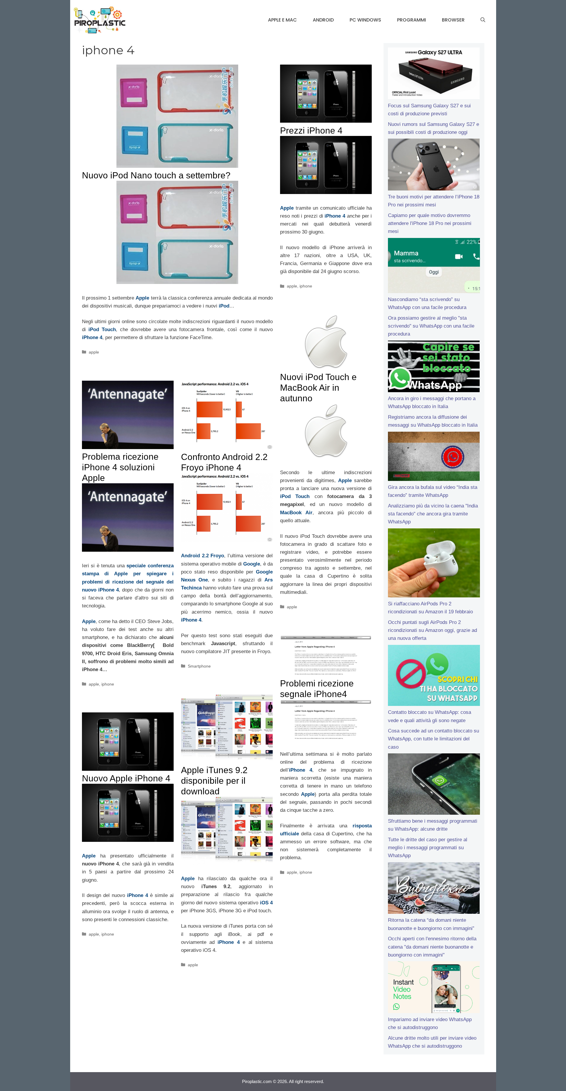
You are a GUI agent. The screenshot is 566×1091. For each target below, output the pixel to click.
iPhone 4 (92, 337)
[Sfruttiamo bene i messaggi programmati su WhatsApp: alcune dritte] (434, 785)
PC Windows (365, 20)
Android (323, 20)
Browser (453, 20)
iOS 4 (266, 903)
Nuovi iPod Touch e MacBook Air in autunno (318, 387)
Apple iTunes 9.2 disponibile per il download (214, 780)
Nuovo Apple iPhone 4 (126, 778)
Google (251, 564)
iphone (306, 286)
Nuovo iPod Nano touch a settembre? (156, 175)
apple (94, 352)
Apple (142, 298)
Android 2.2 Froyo (202, 555)
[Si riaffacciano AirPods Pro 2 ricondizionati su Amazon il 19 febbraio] (434, 564)
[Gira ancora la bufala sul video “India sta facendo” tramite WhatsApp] (434, 457)
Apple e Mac (282, 20)
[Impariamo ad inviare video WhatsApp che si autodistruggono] (434, 988)
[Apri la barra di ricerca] (483, 20)
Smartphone (199, 666)
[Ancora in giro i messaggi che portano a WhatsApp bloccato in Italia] (434, 368)
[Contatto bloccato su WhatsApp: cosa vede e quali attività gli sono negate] (434, 677)
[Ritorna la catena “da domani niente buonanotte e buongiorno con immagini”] (434, 889)
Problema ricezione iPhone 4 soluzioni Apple (120, 467)
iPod (224, 306)
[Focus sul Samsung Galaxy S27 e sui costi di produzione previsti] (434, 74)
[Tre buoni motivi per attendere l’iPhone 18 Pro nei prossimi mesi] (434, 166)
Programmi (411, 20)
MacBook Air (296, 512)
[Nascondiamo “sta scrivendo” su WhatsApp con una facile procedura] (434, 266)
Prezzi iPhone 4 (311, 130)
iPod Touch (102, 329)
